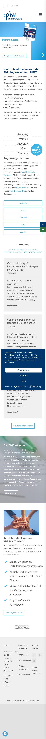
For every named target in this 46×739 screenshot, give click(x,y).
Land (24, 172)
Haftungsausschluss (23, 660)
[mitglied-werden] (36, 145)
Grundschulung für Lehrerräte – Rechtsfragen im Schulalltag (22, 266)
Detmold (23, 138)
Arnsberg (23, 134)
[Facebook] (34, 655)
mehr (23, 381)
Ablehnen (23, 375)
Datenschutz (23, 675)
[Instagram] (34, 660)
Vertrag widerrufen (23, 667)
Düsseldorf (23, 143)
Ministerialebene (22, 188)
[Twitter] (40, 655)
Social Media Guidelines (36, 670)
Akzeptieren (24, 370)
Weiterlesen (12, 306)
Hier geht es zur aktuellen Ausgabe (14, 56)
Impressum (23, 655)
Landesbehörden (18, 191)
